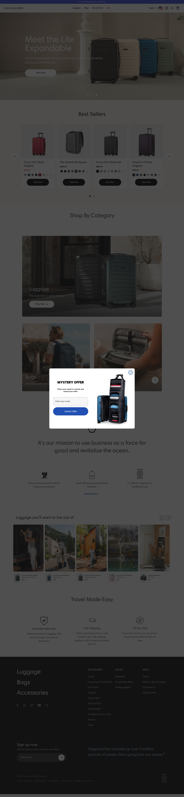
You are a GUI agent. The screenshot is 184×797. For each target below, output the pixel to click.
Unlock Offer (70, 411)
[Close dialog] (130, 372)
